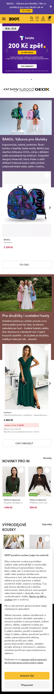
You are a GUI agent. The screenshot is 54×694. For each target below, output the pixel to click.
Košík (49, 18)
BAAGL (7, 239)
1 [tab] (22, 79)
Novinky (47, 457)
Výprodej (47, 524)
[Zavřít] (50, 7)
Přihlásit (43, 20)
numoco (7, 412)
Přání (37, 20)
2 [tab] (27, 79)
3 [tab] (31, 79)
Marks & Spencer (12, 499)
